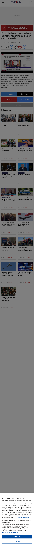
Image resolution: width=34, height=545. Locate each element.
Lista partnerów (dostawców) (10, 532)
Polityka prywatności (23, 517)
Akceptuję (17, 536)
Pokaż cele (17, 541)
